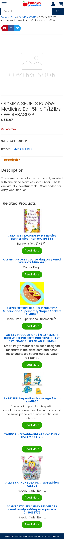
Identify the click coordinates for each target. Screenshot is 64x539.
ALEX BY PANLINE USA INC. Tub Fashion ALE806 (32, 484)
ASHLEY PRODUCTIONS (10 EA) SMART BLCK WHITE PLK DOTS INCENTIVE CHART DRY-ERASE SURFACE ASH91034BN (32, 338)
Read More (32, 250)
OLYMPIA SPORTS (27, 17)
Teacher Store (9, 17)
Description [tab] (12, 160)
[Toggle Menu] (4, 3)
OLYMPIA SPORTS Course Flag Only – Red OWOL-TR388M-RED (32, 261)
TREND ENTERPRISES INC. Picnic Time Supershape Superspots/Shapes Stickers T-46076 (32, 311)
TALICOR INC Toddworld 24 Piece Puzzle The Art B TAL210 (32, 435)
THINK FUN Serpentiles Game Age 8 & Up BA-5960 (32, 399)
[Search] (57, 11)
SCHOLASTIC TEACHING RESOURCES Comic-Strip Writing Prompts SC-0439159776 (32, 509)
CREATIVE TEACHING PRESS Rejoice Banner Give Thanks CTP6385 (32, 237)
